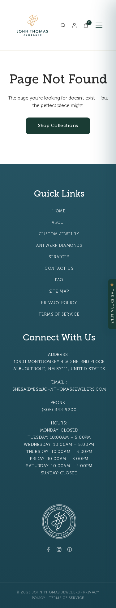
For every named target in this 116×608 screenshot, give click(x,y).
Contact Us (59, 268)
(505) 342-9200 (59, 409)
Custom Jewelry (59, 234)
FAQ (59, 280)
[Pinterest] (69, 551)
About (59, 222)
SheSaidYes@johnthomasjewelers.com (59, 389)
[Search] (63, 25)
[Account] (74, 25)
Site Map (59, 291)
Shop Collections (58, 125)
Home (59, 211)
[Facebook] (48, 551)
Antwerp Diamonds (59, 245)
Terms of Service (59, 314)
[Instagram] (59, 551)
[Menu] (99, 25)
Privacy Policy (59, 303)
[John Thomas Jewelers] (32, 25)
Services (59, 257)
